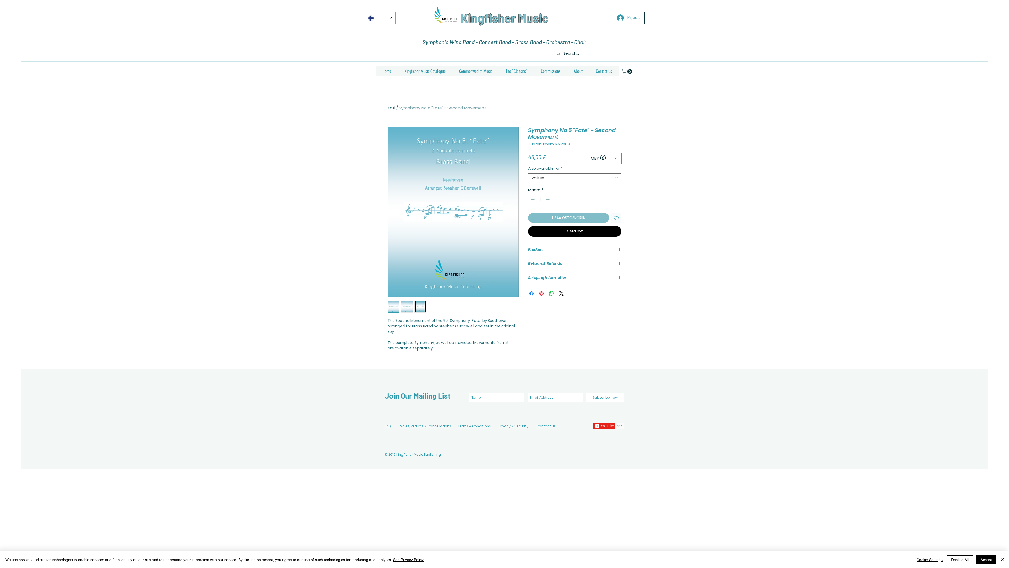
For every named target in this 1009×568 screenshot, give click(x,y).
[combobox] (574, 178)
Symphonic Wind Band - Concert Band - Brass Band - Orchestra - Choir (504, 42)
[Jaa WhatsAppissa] (551, 293)
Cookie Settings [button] (930, 559)
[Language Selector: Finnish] (374, 18)
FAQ (388, 426)
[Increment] (548, 199)
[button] (627, 71)
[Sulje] (1003, 559)
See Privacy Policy (408, 559)
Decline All (960, 559)
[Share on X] (561, 293)
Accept (986, 559)
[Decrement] (532, 199)
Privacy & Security (513, 426)
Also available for (545, 168)
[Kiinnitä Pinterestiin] (541, 293)
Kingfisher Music (504, 18)
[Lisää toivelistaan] (616, 218)
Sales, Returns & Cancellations (425, 426)
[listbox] (605, 158)
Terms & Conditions (474, 426)
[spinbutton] (540, 199)
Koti (391, 108)
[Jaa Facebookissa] (531, 293)
